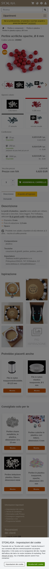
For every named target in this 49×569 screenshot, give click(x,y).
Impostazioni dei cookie (14, 564)
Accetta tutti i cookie (35, 564)
